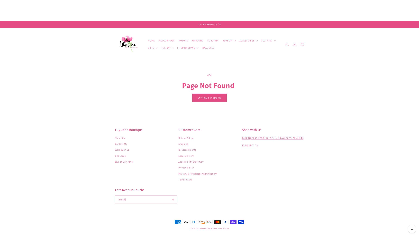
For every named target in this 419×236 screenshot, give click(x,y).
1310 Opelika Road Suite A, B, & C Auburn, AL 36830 (272, 138)
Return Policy (185, 137)
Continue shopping (210, 97)
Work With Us (122, 149)
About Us (120, 137)
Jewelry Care (185, 179)
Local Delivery (186, 155)
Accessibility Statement (191, 161)
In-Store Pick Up (187, 149)
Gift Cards (120, 155)
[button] (229, 40)
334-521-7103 (250, 145)
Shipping (183, 143)
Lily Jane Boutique (204, 228)
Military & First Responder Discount (197, 173)
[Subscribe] (173, 200)
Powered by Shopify (221, 228)
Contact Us (121, 143)
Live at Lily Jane (124, 161)
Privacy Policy (186, 167)
